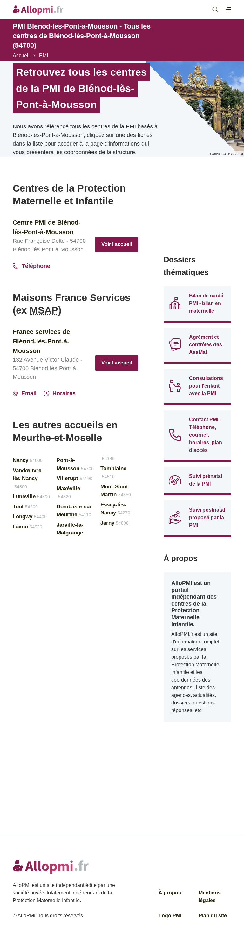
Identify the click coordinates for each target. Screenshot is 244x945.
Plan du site (213, 915)
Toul (25, 507)
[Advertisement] (197, 214)
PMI (43, 55)
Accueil (21, 55)
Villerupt (74, 478)
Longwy (30, 516)
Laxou (27, 527)
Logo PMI (170, 915)
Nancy (28, 460)
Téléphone (36, 266)
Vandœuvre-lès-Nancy (28, 478)
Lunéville (31, 496)
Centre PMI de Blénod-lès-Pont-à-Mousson (47, 227)
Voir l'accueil (116, 244)
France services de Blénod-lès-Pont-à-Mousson (41, 341)
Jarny (114, 523)
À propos (170, 892)
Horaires (64, 393)
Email (29, 393)
